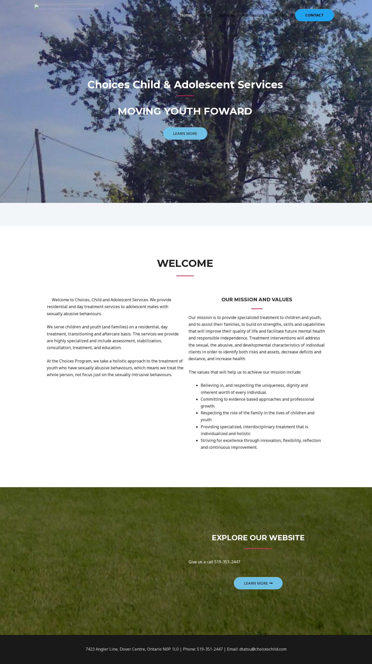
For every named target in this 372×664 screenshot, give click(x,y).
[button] (185, 133)
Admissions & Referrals (265, 15)
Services (227, 15)
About (205, 15)
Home (185, 15)
